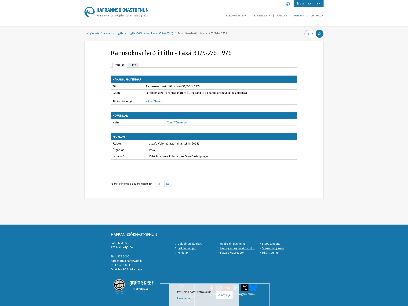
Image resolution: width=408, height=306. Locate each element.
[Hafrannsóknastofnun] (116, 12)
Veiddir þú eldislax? (190, 243)
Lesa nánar (184, 298)
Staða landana (271, 243)
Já (159, 183)
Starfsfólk (305, 3)
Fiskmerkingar (187, 248)
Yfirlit (119, 65)
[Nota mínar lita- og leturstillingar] (288, 3)
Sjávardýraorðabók (232, 252)
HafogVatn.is (91, 33)
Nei (168, 183)
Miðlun (107, 33)
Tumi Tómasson (177, 122)
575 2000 (123, 256)
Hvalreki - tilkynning (233, 243)
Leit (133, 65)
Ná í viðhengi (154, 101)
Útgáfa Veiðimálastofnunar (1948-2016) (150, 33)
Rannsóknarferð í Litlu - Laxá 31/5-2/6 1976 (202, 33)
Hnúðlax (183, 252)
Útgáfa (119, 33)
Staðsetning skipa (273, 248)
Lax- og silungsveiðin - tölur (237, 248)
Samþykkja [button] (224, 295)
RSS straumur (270, 252)
